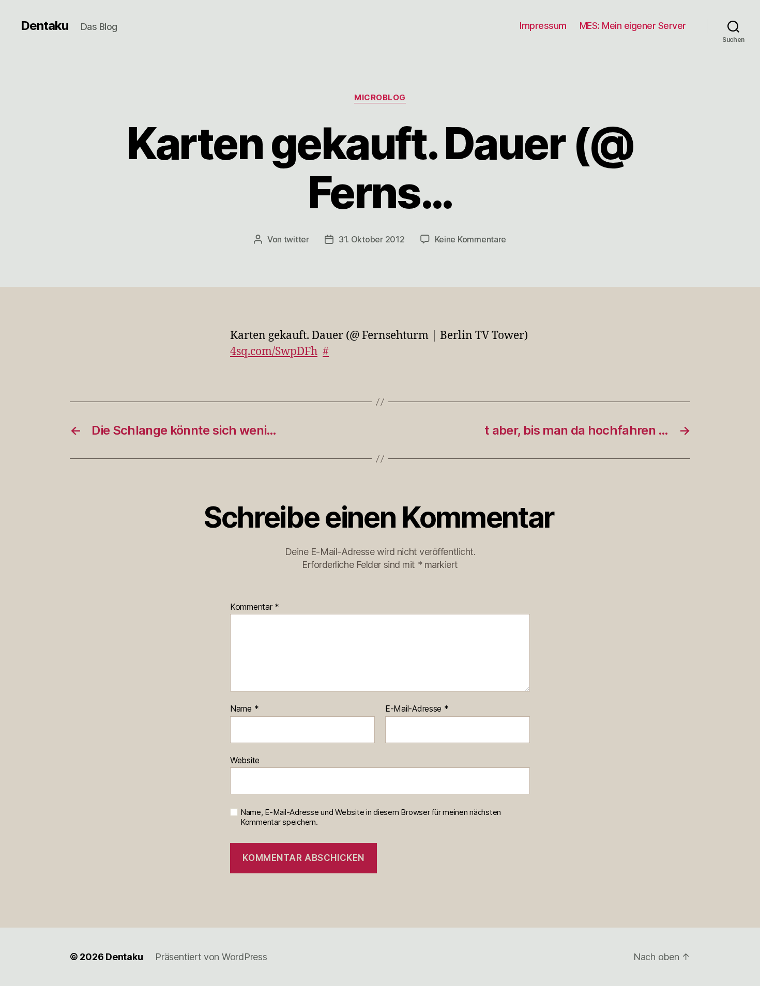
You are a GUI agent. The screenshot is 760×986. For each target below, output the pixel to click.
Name (244, 709)
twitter (296, 239)
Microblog (380, 97)
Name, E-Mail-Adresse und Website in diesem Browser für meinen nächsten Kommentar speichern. (370, 817)
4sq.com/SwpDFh (273, 352)
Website (245, 760)
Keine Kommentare (471, 239)
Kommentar (254, 607)
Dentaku (44, 26)
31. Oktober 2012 (372, 239)
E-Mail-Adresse (417, 709)
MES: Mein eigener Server (633, 25)
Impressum (543, 25)
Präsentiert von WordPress (211, 956)
